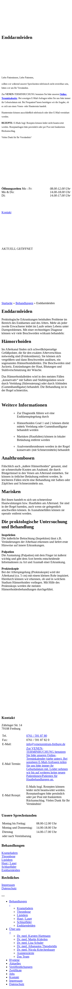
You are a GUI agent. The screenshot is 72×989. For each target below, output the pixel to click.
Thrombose (8, 856)
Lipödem (7, 859)
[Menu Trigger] (3, 895)
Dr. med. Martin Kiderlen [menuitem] (32, 939)
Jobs (30, 287)
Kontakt (6, 212)
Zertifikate (12, 287)
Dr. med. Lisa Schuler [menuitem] (30, 942)
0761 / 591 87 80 (36, 735)
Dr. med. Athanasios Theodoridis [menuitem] (37, 946)
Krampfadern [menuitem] (25, 908)
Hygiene (30, 264)
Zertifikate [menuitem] (15, 970)
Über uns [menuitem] (14, 930)
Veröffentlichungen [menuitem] (20, 967)
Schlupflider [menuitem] (24, 922)
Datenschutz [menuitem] (16, 984)
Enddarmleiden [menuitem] (26, 925)
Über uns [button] (10, 264)
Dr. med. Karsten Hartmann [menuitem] (33, 935)
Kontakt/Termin (17, 295)
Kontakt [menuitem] (14, 977)
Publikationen (15, 279)
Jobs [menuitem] (12, 973)
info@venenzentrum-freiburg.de (45, 744)
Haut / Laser (9, 863)
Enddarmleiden (11, 870)
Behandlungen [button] (16, 256)
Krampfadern (10, 853)
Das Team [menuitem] (23, 956)
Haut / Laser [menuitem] (24, 918)
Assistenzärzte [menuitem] (25, 953)
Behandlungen (24, 303)
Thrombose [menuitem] (24, 911)
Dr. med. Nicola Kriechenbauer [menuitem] (36, 949)
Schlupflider (9, 866)
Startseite (7, 303)
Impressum (8, 885)
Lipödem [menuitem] (22, 915)
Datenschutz (9, 888)
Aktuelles (12, 272)
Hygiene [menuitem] (14, 960)
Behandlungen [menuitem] (18, 903)
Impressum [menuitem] (15, 980)
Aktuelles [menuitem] (15, 963)
